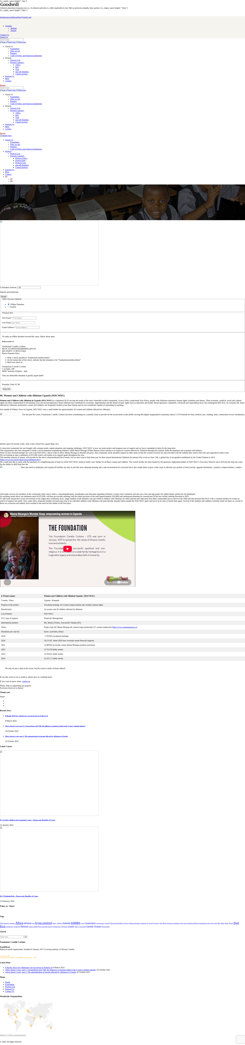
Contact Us (9, 991)
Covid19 (107, 923)
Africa (19, 922)
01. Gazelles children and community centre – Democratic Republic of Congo (27, 820)
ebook (151, 923)
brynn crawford (43, 922)
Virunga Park (105, 926)
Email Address (8, 327)
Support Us (9, 989)
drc (148, 923)
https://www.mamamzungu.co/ (125, 627)
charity (54, 923)
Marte (222, 923)
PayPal (13, 307)
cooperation (90, 923)
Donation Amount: (9, 287)
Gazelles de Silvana (193, 923)
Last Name (6, 323)
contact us (26, 681)
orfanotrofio (9, 926)
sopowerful (82, 926)
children (59, 923)
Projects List (10, 987)
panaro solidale (33, 926)
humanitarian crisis (204, 923)
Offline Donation (17, 304)
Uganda (89, 926)
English (8, 26)
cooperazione (100, 923)
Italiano (13, 28)
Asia (33, 923)
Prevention (64, 926)
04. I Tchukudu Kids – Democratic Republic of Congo (19, 896)
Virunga (97, 926)
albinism (28, 923)
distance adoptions (134, 923)
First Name (7, 318)
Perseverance (57, 926)
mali (215, 923)
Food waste (183, 923)
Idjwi (212, 923)
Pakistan (24, 926)
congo (75, 922)
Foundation (9, 984)
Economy (156, 923)
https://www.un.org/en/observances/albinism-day (20, 460)
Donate (3, 297)
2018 (1, 923)
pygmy (71, 926)
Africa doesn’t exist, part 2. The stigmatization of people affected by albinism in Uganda (36, 736)
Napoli (231, 923)
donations (143, 923)
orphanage (17, 926)
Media (226, 923)
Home (7, 982)
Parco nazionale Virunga (45, 926)
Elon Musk (163, 923)
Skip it (77, 926)
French (13, 30)
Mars (218, 923)
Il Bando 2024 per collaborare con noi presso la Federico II (26, 716)
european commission (173, 923)
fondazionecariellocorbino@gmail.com (15, 17)
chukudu (66, 923)
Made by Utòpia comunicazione (13, 1035)
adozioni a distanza (9, 923)
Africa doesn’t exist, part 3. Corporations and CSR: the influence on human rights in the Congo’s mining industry (45, 726)
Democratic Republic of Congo (119, 923)
